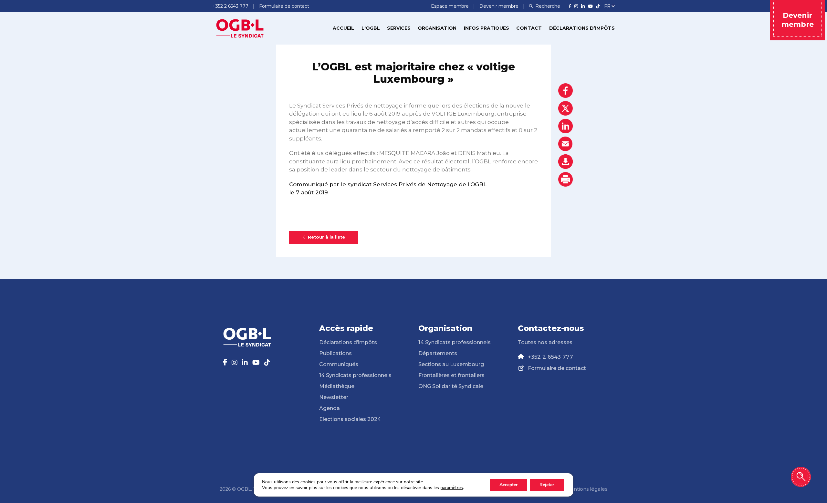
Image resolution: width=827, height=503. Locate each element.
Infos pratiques (486, 28)
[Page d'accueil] (240, 28)
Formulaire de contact (557, 368)
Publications (335, 353)
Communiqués (338, 364)
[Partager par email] (565, 144)
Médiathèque (336, 386)
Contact (529, 28)
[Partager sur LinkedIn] (565, 126)
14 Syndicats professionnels (355, 375)
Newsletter (333, 397)
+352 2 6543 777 (550, 357)
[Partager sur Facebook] (565, 90)
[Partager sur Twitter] (565, 108)
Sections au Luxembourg (451, 364)
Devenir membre (499, 6)
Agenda (329, 408)
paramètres (451, 488)
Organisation (437, 28)
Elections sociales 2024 (350, 419)
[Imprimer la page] (565, 179)
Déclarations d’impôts (582, 28)
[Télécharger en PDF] (565, 161)
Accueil (343, 28)
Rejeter (546, 485)
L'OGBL (370, 28)
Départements (437, 353)
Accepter (508, 485)
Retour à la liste (326, 237)
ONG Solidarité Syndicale (450, 386)
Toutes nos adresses (545, 342)
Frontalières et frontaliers (451, 375)
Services (399, 28)
